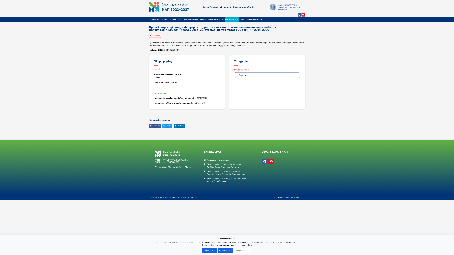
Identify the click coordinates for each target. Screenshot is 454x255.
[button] (155, 126)
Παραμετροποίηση (242, 250)
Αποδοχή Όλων (209, 250)
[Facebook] (299, 15)
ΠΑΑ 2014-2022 (246, 19)
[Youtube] (303, 15)
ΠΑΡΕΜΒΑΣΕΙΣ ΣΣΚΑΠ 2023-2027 (195, 19)
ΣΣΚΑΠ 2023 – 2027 (175, 19)
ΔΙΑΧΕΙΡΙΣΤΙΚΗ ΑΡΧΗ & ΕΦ (158, 19)
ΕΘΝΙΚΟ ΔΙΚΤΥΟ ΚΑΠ (215, 19)
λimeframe (295, 197)
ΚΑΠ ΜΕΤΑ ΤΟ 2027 (232, 19)
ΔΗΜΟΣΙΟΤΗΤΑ (258, 19)
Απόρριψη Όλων (225, 250)
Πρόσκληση (244, 75)
